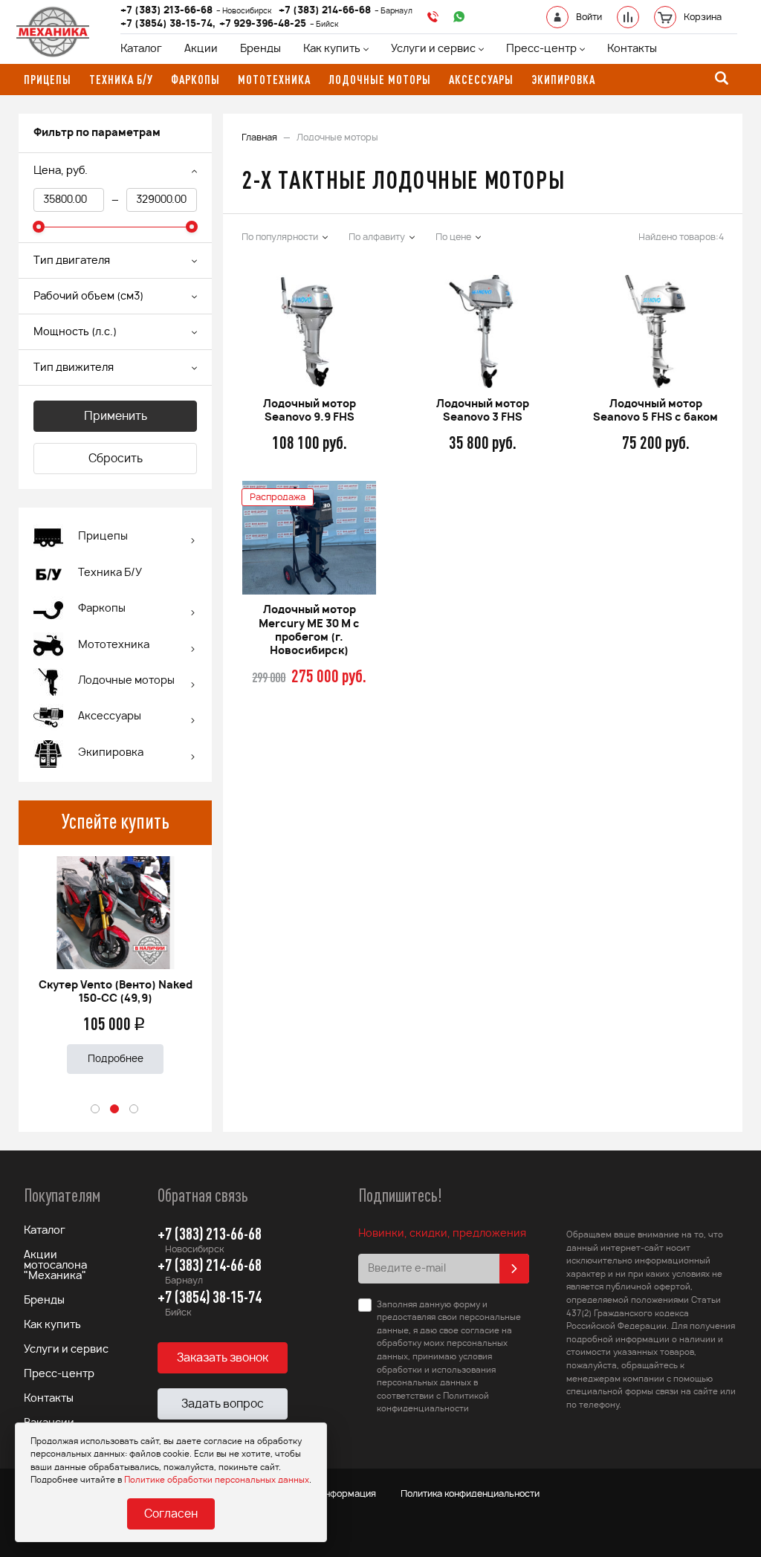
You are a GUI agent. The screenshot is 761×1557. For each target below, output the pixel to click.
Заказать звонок (222, 1358)
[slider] (39, 227)
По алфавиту (377, 237)
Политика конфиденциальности (470, 1493)
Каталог (141, 49)
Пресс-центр (541, 49)
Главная (259, 137)
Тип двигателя (71, 261)
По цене (453, 237)
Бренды (260, 49)
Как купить (331, 49)
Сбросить (115, 458)
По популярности (280, 237)
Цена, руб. (60, 171)
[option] (115, 959)
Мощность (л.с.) (75, 332)
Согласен (171, 1514)
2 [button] (115, 1109)
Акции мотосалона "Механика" (55, 1265)
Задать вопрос (222, 1404)
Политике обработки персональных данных (216, 1480)
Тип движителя (73, 368)
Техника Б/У (110, 573)
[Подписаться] (514, 1269)
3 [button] (134, 1109)
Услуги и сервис (433, 49)
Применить (115, 416)
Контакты (632, 49)
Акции (201, 49)
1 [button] (95, 1109)
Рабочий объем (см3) (88, 296)
